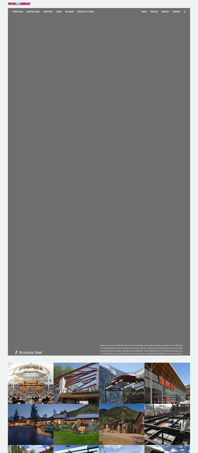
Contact (165, 11)
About (144, 11)
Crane (59, 11)
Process (154, 11)
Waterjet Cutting (85, 11)
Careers (176, 11)
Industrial (48, 11)
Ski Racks (69, 11)
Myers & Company (19, 4)
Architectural (33, 11)
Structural (17, 11)
